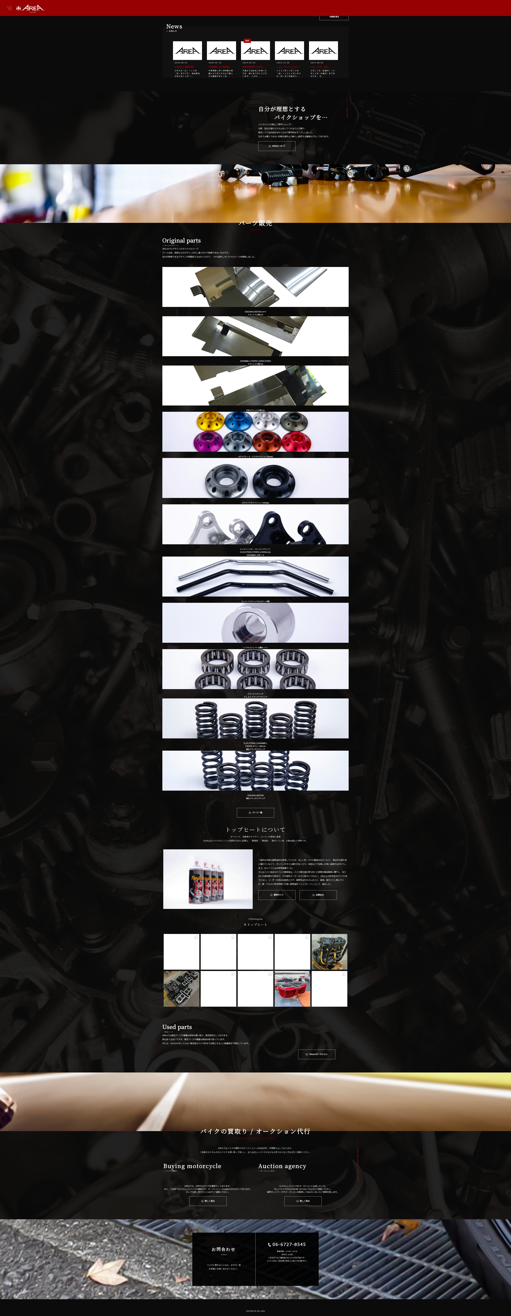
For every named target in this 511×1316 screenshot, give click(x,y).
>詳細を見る (334, 16)
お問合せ (320, 895)
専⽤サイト (279, 895)
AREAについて (278, 146)
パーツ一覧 (257, 812)
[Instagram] (196, 966)
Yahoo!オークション (318, 1054)
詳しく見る (210, 1201)
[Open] (181, 952)
